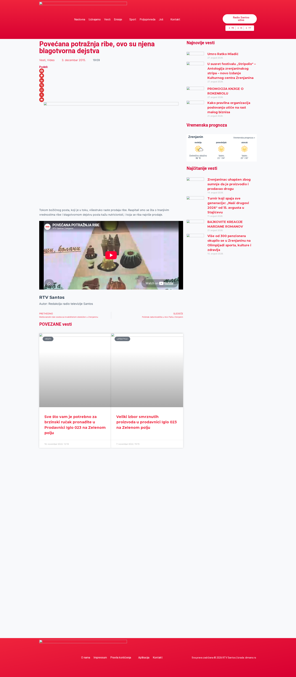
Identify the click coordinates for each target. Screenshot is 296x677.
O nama (85, 657)
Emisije (118, 19)
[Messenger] (111, 75)
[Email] (111, 99)
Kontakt (175, 19)
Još (161, 19)
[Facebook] (111, 70)
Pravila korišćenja (120, 657)
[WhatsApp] (111, 90)
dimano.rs (250, 657)
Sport (132, 19)
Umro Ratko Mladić (222, 54)
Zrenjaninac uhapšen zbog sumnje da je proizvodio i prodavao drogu (229, 184)
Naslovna (79, 19)
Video (51, 60)
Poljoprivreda (147, 19)
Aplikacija (143, 657)
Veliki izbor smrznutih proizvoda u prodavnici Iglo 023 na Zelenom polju (146, 422)
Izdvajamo (95, 19)
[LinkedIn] (111, 80)
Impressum (100, 657)
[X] (111, 94)
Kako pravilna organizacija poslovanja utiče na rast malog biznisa (228, 107)
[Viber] (111, 85)
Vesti (107, 19)
